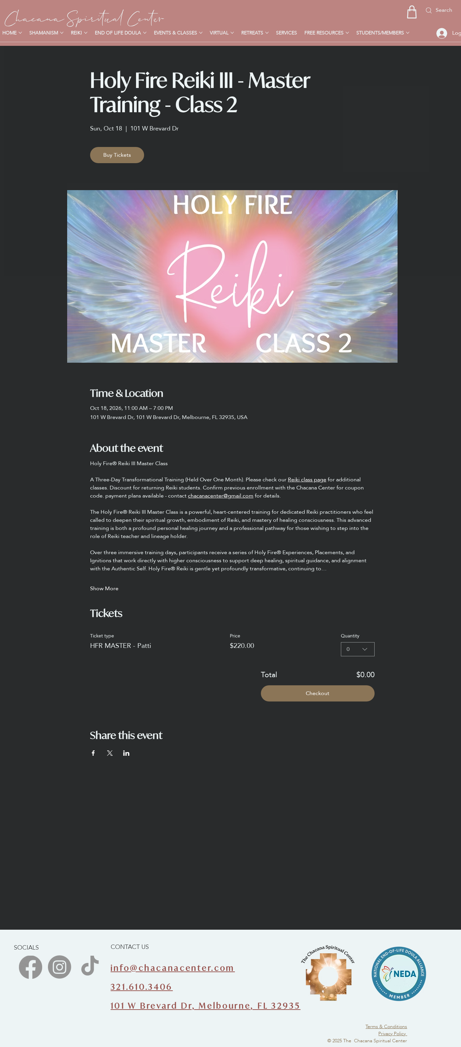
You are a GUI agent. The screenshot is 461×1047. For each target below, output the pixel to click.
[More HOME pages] (20, 32)
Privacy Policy (392, 1033)
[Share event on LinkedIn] (126, 753)
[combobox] (358, 649)
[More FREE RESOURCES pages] (347, 32)
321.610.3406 (142, 987)
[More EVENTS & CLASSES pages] (200, 32)
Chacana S (40, 16)
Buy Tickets (117, 155)
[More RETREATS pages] (267, 32)
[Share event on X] (110, 753)
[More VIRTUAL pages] (232, 32)
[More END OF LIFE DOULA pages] (144, 32)
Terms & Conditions (386, 1026)
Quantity (350, 636)
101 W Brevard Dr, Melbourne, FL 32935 (206, 1006)
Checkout (317, 693)
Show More (104, 588)
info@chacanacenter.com (173, 968)
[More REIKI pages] (85, 32)
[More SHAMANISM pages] (61, 32)
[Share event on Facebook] (93, 753)
